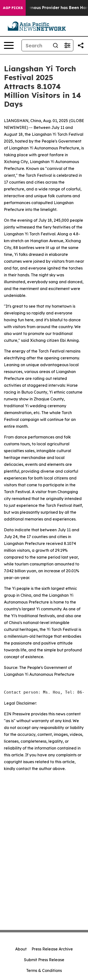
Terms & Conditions (44, 970)
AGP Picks (13, 8)
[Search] (55, 45)
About (21, 949)
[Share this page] (80, 45)
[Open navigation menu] (9, 45)
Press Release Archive (52, 949)
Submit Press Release (44, 959)
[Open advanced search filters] (67, 45)
